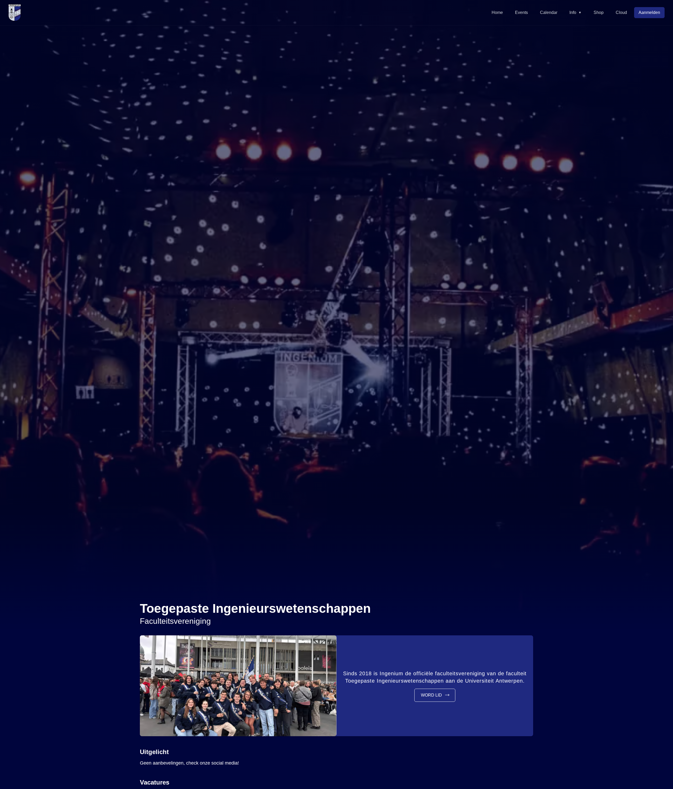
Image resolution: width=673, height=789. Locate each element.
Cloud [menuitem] (621, 12)
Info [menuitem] (575, 12)
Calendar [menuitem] (548, 12)
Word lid (431, 695)
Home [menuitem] (497, 12)
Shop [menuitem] (599, 12)
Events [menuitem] (521, 12)
